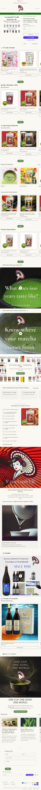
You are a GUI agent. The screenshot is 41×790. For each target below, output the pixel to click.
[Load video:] (20, 288)
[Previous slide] (17, 385)
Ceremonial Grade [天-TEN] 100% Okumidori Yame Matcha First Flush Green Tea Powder (8, 214)
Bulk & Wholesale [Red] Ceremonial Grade (8, 108)
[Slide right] (23, 79)
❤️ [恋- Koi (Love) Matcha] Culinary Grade (8, 69)
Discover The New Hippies (20, 711)
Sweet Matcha (23, 186)
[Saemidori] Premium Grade (25, 250)
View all (20, 81)
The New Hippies (11, 707)
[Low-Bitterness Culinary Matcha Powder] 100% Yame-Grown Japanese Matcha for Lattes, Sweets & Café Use (28, 70)
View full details (34, 43)
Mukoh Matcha (7, 787)
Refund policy (25, 787)
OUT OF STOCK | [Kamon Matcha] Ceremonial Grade (28, 149)
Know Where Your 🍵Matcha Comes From (27, 730)
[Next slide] (22, 385)
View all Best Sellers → (6, 127)
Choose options (9, 73)
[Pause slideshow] (24, 385)
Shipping (29, 25)
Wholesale (20, 371)
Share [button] (25, 43)
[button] (2, 8)
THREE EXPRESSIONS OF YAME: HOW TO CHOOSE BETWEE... (9, 731)
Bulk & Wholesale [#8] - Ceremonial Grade (27, 108)
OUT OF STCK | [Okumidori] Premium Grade (8, 250)
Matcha (2, 186)
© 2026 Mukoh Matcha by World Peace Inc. (16, 787)
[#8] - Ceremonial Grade (5, 149)
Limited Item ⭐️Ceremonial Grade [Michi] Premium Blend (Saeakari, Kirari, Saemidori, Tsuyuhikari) (27, 214)
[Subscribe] (20, 775)
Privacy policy (30, 787)
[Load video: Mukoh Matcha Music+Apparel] (20, 677)
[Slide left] (18, 79)
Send (8, 768)
